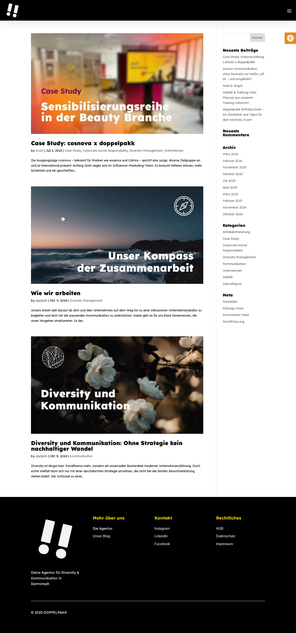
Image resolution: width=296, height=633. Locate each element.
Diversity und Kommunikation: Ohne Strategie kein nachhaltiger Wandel (106, 445)
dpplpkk (41, 301)
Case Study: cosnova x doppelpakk (83, 143)
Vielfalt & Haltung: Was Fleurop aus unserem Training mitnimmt (239, 97)
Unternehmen (173, 151)
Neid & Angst (232, 86)
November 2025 (234, 167)
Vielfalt (228, 277)
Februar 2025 (232, 201)
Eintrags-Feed (233, 308)
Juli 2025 (229, 181)
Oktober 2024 (233, 214)
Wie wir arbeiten (55, 293)
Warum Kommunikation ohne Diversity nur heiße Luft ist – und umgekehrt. (243, 74)
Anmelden (230, 302)
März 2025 (230, 194)
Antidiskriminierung (236, 232)
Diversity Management (145, 151)
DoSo (40, 151)
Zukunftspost (232, 284)
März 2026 (230, 154)
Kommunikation (81, 456)
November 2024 (234, 207)
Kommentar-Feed (236, 315)
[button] (290, 38)
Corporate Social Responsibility (105, 151)
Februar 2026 (232, 161)
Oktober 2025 (233, 174)
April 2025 (230, 187)
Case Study (73, 151)
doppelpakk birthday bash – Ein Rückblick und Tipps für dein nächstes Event (243, 114)
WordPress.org (233, 322)
